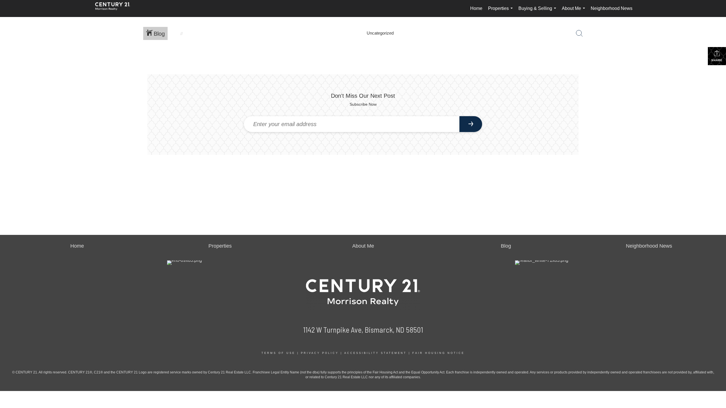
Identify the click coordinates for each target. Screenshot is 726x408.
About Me (574, 11)
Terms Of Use (278, 353)
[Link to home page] (115, 8)
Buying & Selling (538, 11)
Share (717, 60)
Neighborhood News (611, 8)
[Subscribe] (470, 124)
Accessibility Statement (375, 353)
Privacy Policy (320, 353)
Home (476, 8)
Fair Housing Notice (438, 353)
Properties (501, 11)
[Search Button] (579, 33)
